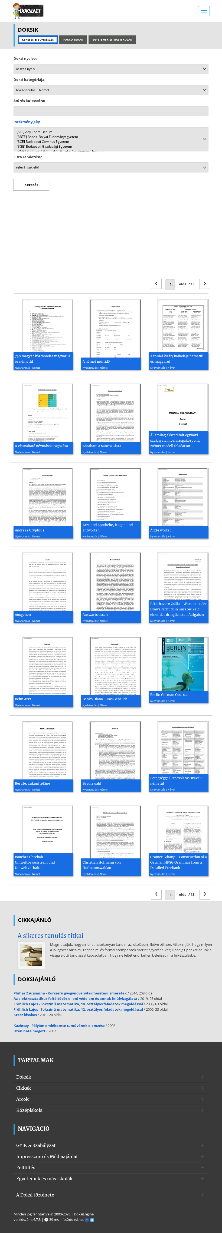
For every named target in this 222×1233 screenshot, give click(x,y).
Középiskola (29, 1110)
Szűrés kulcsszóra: (29, 100)
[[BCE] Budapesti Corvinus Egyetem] (111, 141)
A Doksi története (35, 1195)
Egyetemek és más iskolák (44, 1178)
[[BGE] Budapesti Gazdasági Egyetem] (111, 146)
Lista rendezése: (28, 156)
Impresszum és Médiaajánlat (47, 1156)
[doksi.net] (28, 10)
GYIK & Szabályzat (36, 1145)
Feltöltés (25, 1167)
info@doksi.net (72, 1219)
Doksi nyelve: (25, 58)
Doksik (23, 1077)
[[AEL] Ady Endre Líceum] (111, 132)
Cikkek (23, 1088)
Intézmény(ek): (27, 121)
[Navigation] (204, 10)
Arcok (22, 1099)
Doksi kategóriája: (29, 79)
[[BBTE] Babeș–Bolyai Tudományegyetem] (111, 136)
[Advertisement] (111, 239)
